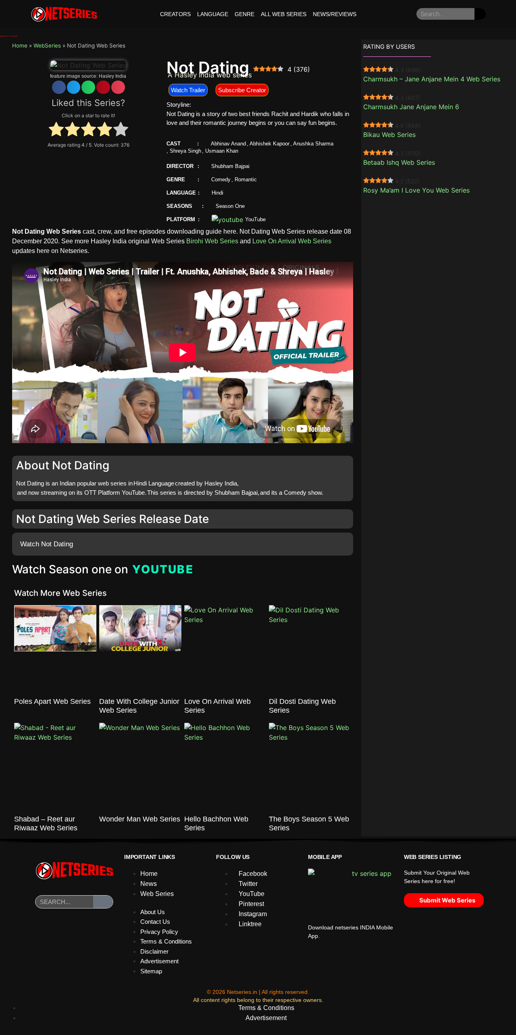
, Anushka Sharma (311, 144)
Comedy (221, 179)
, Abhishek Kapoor (268, 144)
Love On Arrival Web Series (291, 241)
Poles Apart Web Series (52, 701)
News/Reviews (334, 14)
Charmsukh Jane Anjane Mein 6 (411, 107)
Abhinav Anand (228, 144)
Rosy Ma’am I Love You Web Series (416, 190)
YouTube (255, 219)
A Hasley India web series (210, 75)
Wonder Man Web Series (139, 819)
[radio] (56, 130)
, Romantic (244, 179)
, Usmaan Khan (220, 151)
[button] (59, 87)
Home (19, 45)
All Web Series (283, 14)
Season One (230, 206)
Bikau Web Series (389, 135)
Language (212, 14)
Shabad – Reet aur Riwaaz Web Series (45, 823)
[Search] (480, 14)
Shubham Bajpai (230, 166)
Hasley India (112, 76)
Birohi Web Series (212, 241)
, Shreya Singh (183, 151)
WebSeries (47, 45)
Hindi (217, 193)
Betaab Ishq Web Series (399, 162)
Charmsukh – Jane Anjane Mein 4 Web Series (431, 79)
